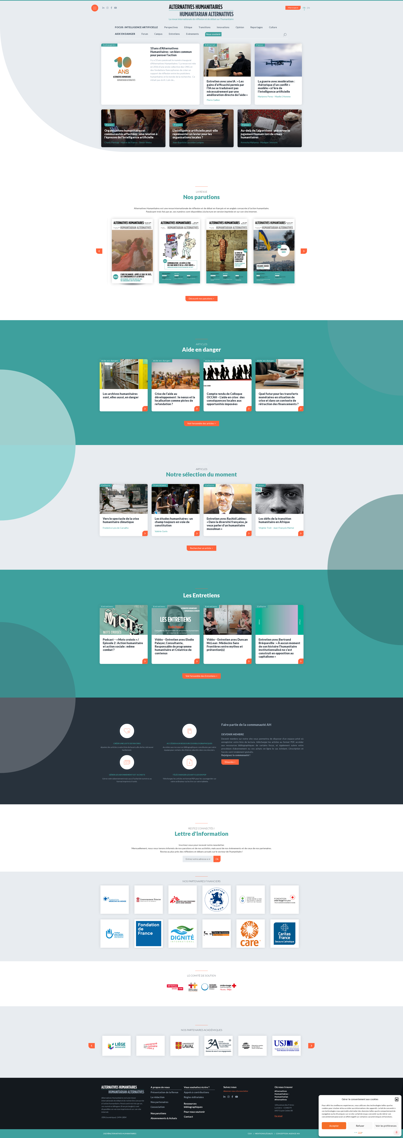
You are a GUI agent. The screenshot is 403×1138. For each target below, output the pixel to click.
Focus (259, 45)
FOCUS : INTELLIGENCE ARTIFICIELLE (136, 27)
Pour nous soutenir (194, 1111)
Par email (278, 1116)
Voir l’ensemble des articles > (201, 423)
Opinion (240, 27)
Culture (273, 27)
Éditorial (210, 45)
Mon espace (293, 7)
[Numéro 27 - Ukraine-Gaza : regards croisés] (272, 251)
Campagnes (109, 45)
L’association (158, 1106)
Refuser (360, 1125)
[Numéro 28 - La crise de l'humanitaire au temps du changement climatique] (225, 251)
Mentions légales (264, 1133)
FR (304, 7)
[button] (396, 1099)
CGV (360, 1132)
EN (308, 7)
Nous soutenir (213, 34)
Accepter (334, 1125)
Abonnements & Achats (164, 1118)
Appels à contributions (196, 1092)
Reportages (256, 27)
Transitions (204, 27)
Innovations (223, 27)
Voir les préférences (386, 1125)
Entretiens (174, 33)
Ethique (188, 27)
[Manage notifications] (396, 1132)
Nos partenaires (159, 1102)
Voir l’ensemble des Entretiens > (201, 676)
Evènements (192, 33)
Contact (188, 1116)
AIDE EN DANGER (125, 33)
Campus (158, 33)
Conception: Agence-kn (288, 1133)
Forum (144, 33)
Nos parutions (158, 1113)
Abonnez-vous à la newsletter (235, 1091)
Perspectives (171, 27)
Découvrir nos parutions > (201, 298)
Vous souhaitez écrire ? (196, 1087)
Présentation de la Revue (164, 1092)
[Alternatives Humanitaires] (201, 12)
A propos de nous (160, 1087)
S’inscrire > (230, 762)
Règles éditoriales (194, 1097)
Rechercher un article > (201, 548)
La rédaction (158, 1097)
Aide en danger (110, 360)
